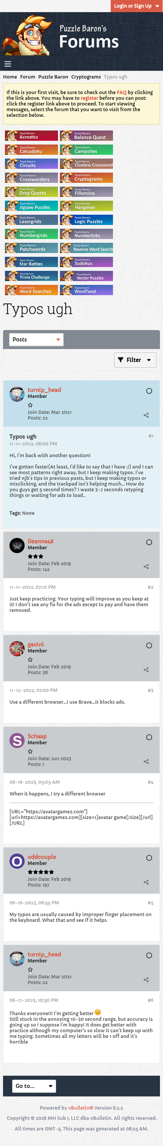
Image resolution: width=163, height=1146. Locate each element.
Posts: (34, 418)
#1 (151, 436)
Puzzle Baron (53, 77)
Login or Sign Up (133, 6)
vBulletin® (80, 1108)
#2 (151, 587)
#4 (151, 782)
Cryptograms (86, 77)
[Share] (146, 415)
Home (10, 77)
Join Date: (39, 412)
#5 (151, 902)
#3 (151, 690)
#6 (151, 1000)
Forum (27, 77)
